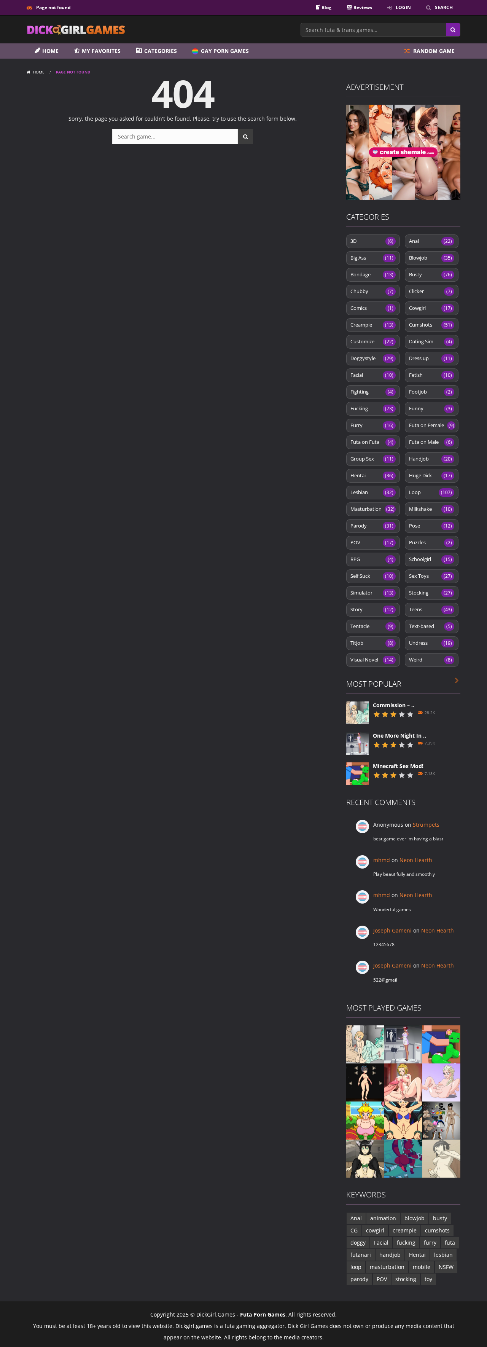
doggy (358, 1242)
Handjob (430, 458)
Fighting (371, 391)
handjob (390, 1254)
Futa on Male (430, 441)
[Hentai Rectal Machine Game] (403, 1120)
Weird (430, 659)
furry (430, 1242)
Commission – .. (393, 705)
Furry (371, 425)
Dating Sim (430, 341)
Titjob (371, 642)
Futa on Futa (371, 441)
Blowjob (430, 257)
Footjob (430, 391)
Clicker (430, 291)
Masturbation (372, 508)
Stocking (430, 592)
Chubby (371, 291)
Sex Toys (430, 575)
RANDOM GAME (433, 50)
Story (371, 609)
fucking (406, 1242)
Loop (430, 492)
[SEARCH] (245, 136)
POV (371, 542)
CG (354, 1230)
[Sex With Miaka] (365, 1158)
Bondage (371, 274)
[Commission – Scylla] (357, 712)
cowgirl (375, 1230)
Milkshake (430, 508)
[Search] (453, 29)
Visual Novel (371, 659)
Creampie (371, 324)
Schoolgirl (430, 559)
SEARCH (444, 7)
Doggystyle (371, 358)
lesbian (443, 1254)
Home (39, 72)
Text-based (430, 626)
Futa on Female (431, 425)
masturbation (387, 1266)
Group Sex (371, 458)
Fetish (430, 374)
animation (383, 1218)
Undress (430, 642)
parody (359, 1279)
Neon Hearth (415, 860)
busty (440, 1218)
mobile (421, 1266)
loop (355, 1266)
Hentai (371, 475)
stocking (405, 1279)
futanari (360, 1254)
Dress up (430, 358)
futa (450, 1242)
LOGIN (403, 7)
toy (428, 1279)
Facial (371, 374)
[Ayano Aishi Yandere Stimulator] (441, 1158)
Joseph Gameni (392, 930)
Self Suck (371, 575)
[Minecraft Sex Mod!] (357, 773)
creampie (405, 1230)
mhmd (381, 860)
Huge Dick (430, 475)
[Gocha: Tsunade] (403, 1082)
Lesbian (371, 492)
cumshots (437, 1230)
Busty (430, 274)
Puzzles (430, 542)
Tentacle (371, 626)
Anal (430, 241)
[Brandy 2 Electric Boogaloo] (403, 1158)
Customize (371, 341)
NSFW (446, 1266)
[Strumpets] (365, 1082)
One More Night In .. (399, 735)
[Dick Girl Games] (76, 29)
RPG (371, 559)
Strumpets (426, 824)
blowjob (414, 1218)
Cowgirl (430, 307)
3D (371, 241)
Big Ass (371, 257)
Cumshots (430, 324)
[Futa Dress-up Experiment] (441, 1120)
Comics (371, 307)
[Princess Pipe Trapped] (365, 1120)
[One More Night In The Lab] (357, 742)
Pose (430, 525)
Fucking (371, 408)
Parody (371, 525)
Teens (430, 609)
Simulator (371, 592)
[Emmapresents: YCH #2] (441, 1082)
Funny (430, 408)
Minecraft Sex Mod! (398, 766)
